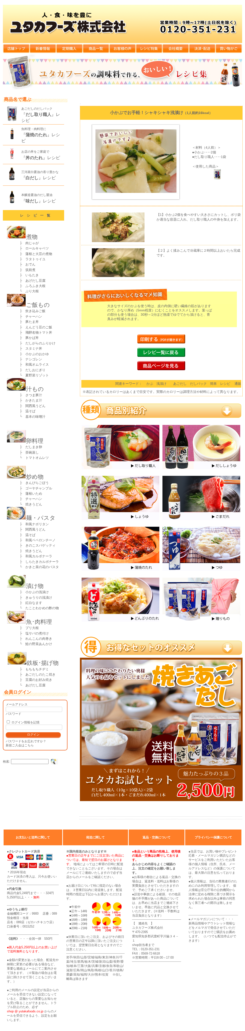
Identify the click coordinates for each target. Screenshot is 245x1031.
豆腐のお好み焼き (38, 680)
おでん (30, 264)
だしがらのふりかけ (40, 343)
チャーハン (33, 316)
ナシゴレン (33, 359)
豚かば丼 (32, 338)
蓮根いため (32, 493)
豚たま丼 (32, 322)
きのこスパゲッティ (40, 545)
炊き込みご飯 (35, 311)
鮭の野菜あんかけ (37, 644)
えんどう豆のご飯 (38, 327)
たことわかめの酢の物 (42, 608)
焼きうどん (32, 504)
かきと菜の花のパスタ (40, 567)
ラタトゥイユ (33, 259)
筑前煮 (30, 270)
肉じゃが (32, 243)
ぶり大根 (32, 291)
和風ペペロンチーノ (40, 540)
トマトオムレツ (37, 458)
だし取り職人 (204, 157)
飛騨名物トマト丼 (38, 332)
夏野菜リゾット (35, 375)
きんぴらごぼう (35, 483)
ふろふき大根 (33, 286)
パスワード (13, 714)
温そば (28, 411)
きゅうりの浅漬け (37, 597)
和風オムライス (35, 364)
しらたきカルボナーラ (42, 562)
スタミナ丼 (33, 348)
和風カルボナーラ (38, 556)
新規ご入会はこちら (20, 745)
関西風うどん (33, 406)
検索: (6, 761)
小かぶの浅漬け (35, 592)
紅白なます (33, 603)
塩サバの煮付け (37, 633)
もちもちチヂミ (35, 669)
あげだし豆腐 (35, 280)
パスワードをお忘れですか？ (26, 741)
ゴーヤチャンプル (37, 488)
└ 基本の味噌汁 (32, 416)
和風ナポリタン (37, 524)
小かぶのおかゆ (35, 354)
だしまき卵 (32, 447)
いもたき (32, 275)
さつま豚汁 (32, 395)
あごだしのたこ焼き (39, 674)
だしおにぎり (33, 370)
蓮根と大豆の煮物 (38, 254)
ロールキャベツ (37, 248)
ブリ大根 (32, 628)
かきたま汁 (32, 400)
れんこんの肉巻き (38, 638)
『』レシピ (40, 157)
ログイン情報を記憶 (25, 722)
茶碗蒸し (30, 452)
